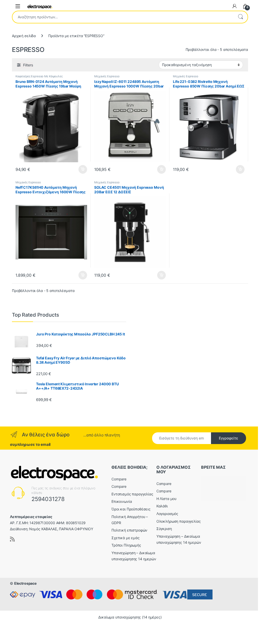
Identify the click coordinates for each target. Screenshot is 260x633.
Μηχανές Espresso (107, 76)
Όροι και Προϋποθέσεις (131, 509)
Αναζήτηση (240, 17)
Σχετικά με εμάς (125, 538)
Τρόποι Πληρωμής (126, 545)
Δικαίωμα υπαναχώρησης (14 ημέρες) (129, 617)
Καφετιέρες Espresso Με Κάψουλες (39, 76)
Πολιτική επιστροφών (129, 530)
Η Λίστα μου (166, 498)
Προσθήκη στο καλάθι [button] (78, 169)
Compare (118, 479)
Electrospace (25, 583)
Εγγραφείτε (228, 438)
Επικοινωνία (121, 501)
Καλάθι (162, 506)
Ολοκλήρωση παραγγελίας (178, 521)
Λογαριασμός (167, 513)
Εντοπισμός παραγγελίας (132, 494)
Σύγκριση (164, 528)
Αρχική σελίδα (24, 36)
